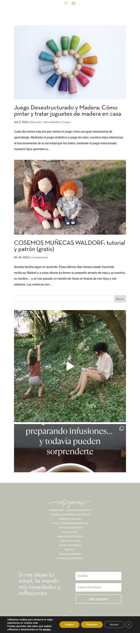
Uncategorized (39, 257)
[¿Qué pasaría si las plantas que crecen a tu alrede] (70, 366)
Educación (36, 122)
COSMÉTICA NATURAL (70, 519)
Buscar (120, 298)
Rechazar (91, 624)
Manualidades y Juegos (57, 122)
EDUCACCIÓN (70, 532)
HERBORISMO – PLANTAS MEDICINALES (70, 510)
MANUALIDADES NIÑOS (69, 536)
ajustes (46, 629)
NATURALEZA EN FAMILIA (70, 558)
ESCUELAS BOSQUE (70, 554)
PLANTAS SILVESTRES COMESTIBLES (70, 514)
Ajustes (114, 624)
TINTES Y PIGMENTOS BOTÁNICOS (70, 523)
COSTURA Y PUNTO (70, 541)
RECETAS (70, 549)
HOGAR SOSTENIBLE (70, 545)
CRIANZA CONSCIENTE (70, 528)
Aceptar (69, 624)
